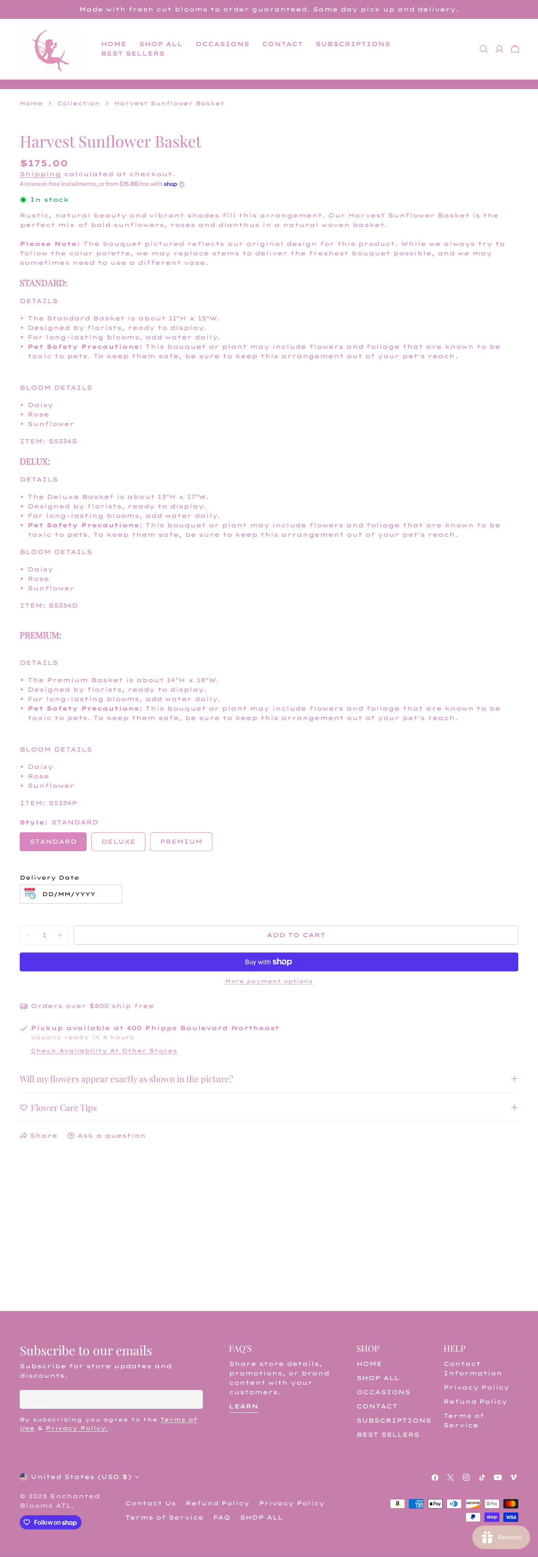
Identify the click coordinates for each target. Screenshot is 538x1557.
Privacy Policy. (77, 1428)
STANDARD (53, 841)
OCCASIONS (383, 1392)
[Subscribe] (194, 1399)
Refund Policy (475, 1401)
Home (31, 103)
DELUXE (118, 841)
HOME (369, 1363)
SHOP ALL (377, 1378)
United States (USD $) (81, 1477)
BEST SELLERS (387, 1434)
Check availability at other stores (104, 1050)
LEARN (243, 1406)
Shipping (40, 174)
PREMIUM (181, 841)
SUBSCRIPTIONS (393, 1420)
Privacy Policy (476, 1387)
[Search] (484, 49)
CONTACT (376, 1406)
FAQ (221, 1517)
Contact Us (150, 1503)
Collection (78, 103)
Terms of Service (164, 1517)
